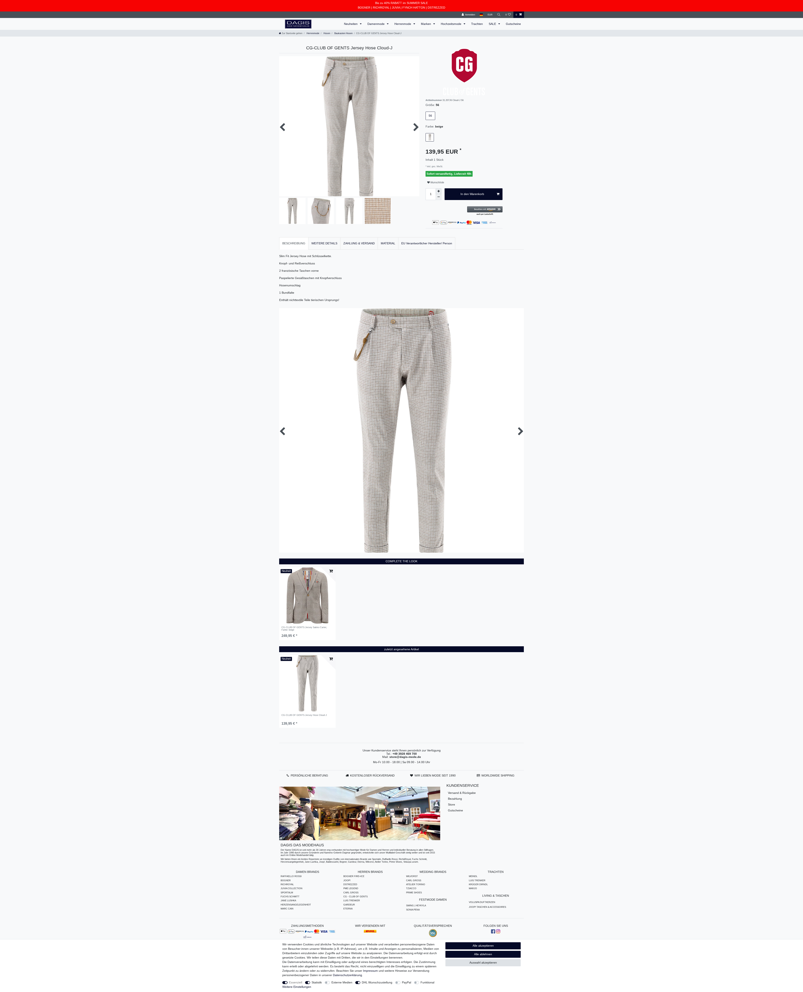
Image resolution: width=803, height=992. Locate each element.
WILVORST (412, 876)
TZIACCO (411, 888)
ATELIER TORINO (415, 884)
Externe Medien (341, 982)
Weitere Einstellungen (296, 986)
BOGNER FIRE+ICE (353, 876)
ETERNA (348, 908)
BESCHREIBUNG (293, 243)
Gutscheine (513, 24)
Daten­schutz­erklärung (347, 975)
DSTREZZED (436, 7)
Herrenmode (403, 24)
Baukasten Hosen (343, 33)
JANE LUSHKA (288, 900)
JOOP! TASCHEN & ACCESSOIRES (487, 907)
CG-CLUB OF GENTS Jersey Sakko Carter (304, 628)
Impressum (370, 970)
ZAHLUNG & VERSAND (359, 243)
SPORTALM (287, 892)
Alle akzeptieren (483, 945)
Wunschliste (437, 182)
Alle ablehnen (483, 954)
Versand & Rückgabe (462, 792)
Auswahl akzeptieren (483, 962)
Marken (426, 24)
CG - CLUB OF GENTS (355, 896)
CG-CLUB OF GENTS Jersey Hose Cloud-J (304, 715)
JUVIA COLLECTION (291, 888)
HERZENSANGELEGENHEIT (296, 904)
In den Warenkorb (472, 194)
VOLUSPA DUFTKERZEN (482, 902)
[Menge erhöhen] (438, 191)
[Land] (481, 14)
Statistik (317, 982)
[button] (485, 211)
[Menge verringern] (438, 197)
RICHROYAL (381, 7)
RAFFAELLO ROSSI (291, 876)
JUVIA (396, 7)
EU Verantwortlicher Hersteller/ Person (426, 243)
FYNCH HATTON (413, 7)
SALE (493, 24)
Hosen (326, 33)
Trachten (477, 24)
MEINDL (473, 876)
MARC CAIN (287, 908)
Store (451, 804)
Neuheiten (351, 24)
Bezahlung (455, 798)
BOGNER (364, 7)
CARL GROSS (350, 892)
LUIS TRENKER (351, 900)
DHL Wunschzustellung (377, 982)
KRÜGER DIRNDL (478, 884)
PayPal (406, 982)
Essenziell (295, 982)
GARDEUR (349, 904)
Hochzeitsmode (451, 24)
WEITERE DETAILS (324, 243)
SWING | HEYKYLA (416, 905)
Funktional (427, 982)
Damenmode (376, 24)
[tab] (293, 243)
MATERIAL (388, 243)
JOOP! (346, 880)
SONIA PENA (413, 909)
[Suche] (499, 14)
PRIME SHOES (414, 892)
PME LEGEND (350, 888)
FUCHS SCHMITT (290, 896)
